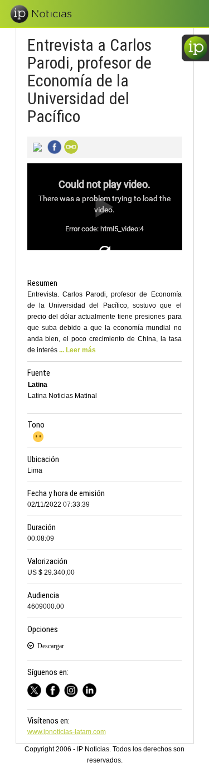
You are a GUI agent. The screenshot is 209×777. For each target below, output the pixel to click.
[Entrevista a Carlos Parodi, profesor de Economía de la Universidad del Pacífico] (35, 146)
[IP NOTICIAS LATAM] (36, 688)
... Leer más (77, 350)
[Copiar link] (69, 146)
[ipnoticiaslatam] (73, 688)
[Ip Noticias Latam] (55, 688)
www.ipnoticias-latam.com (66, 732)
